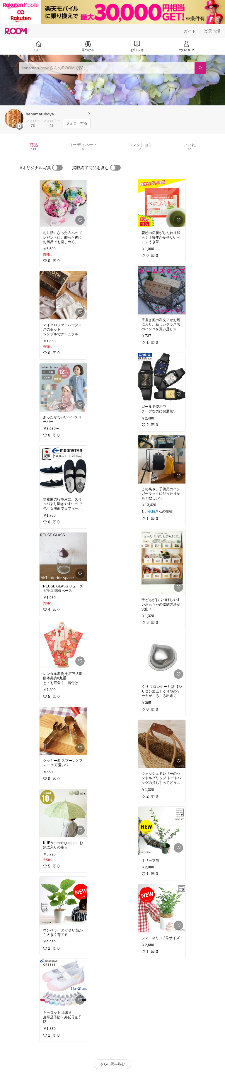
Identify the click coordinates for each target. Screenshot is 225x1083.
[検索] (200, 68)
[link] (63, 203)
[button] (14, 118)
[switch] (57, 168)
